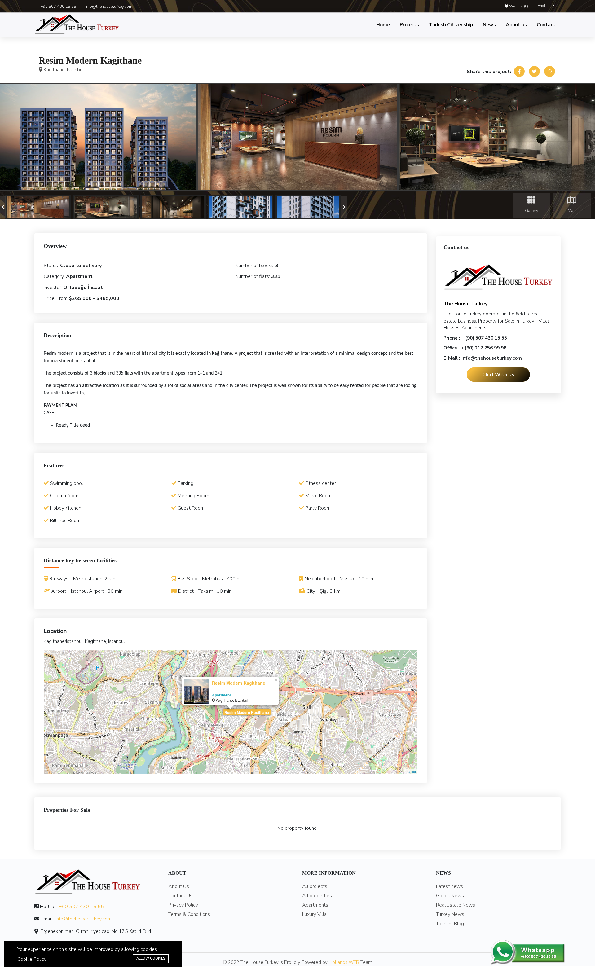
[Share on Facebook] (519, 71)
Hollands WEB (344, 962)
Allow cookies (150, 958)
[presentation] (3, 207)
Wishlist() (518, 6)
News (489, 24)
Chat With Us (498, 374)
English (545, 5)
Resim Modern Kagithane (246, 712)
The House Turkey (465, 303)
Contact (546, 24)
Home (383, 24)
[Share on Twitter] (534, 71)
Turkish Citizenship (451, 24)
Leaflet (411, 771)
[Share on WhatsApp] (549, 71)
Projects (409, 24)
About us (516, 24)
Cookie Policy (31, 959)
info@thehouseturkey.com (108, 6)
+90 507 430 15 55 (81, 906)
